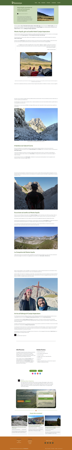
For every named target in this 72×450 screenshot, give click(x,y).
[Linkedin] (53, 443)
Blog (46, 448)
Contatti (30, 443)
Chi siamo (29, 442)
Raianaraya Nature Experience (27, 381)
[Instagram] (47, 443)
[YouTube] (50, 443)
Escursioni (49, 448)
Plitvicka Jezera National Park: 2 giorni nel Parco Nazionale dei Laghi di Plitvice (35, 426)
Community (30, 440)
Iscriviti (40, 370)
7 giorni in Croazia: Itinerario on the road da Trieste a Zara (19, 427)
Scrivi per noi (30, 441)
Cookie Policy (19, 442)
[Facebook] (45, 443)
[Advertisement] (36, 91)
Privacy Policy (19, 440)
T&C (19, 441)
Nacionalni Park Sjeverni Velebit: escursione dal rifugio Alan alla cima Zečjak (52, 427)
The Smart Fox (26, 448)
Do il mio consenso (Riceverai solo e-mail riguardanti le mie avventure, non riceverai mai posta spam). (45, 403)
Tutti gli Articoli (33, 370)
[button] (20, 401)
